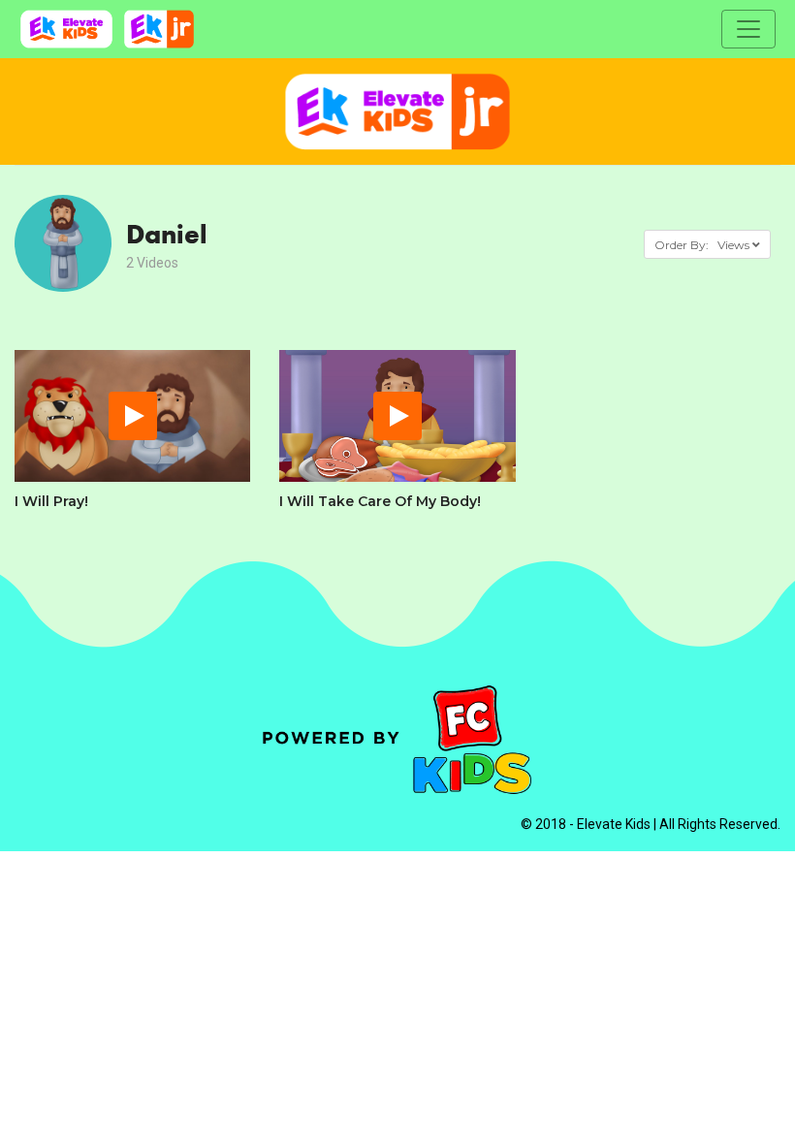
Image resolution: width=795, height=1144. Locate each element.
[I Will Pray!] (132, 416)
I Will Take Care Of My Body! (380, 501)
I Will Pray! (51, 501)
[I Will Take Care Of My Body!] (397, 416)
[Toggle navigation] (748, 29)
